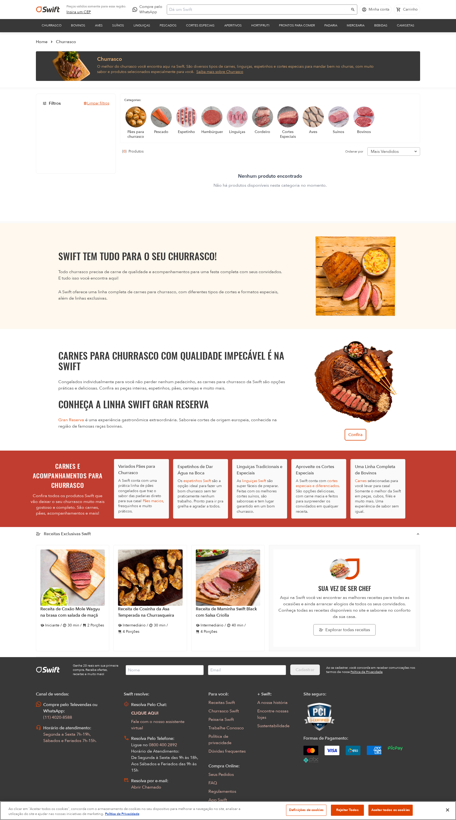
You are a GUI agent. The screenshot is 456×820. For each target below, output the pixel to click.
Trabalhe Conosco (226, 728)
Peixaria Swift (221, 719)
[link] (78, 12)
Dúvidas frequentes (227, 751)
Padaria (330, 25)
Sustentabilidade (273, 726)
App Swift (217, 800)
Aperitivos (233, 25)
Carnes (361, 480)
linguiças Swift (254, 480)
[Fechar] (447, 810)
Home (42, 42)
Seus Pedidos (221, 774)
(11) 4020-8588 (57, 717)
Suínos (118, 25)
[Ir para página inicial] (48, 9)
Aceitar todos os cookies (390, 810)
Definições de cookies (306, 810)
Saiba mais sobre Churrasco (219, 71)
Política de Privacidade (122, 814)
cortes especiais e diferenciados (317, 483)
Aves (99, 25)
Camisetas (405, 25)
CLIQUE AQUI (145, 713)
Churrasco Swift (223, 711)
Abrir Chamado (146, 787)
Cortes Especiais (200, 25)
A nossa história (272, 703)
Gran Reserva (71, 420)
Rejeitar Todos (347, 810)
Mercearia (355, 25)
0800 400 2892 (163, 745)
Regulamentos (222, 791)
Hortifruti (260, 25)
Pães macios (153, 500)
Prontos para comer (297, 25)
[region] (228, 810)
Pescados (168, 25)
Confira (355, 435)
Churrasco (51, 25)
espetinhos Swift (197, 480)
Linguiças (142, 25)
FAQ (212, 783)
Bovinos (78, 25)
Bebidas (380, 25)
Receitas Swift (221, 703)
